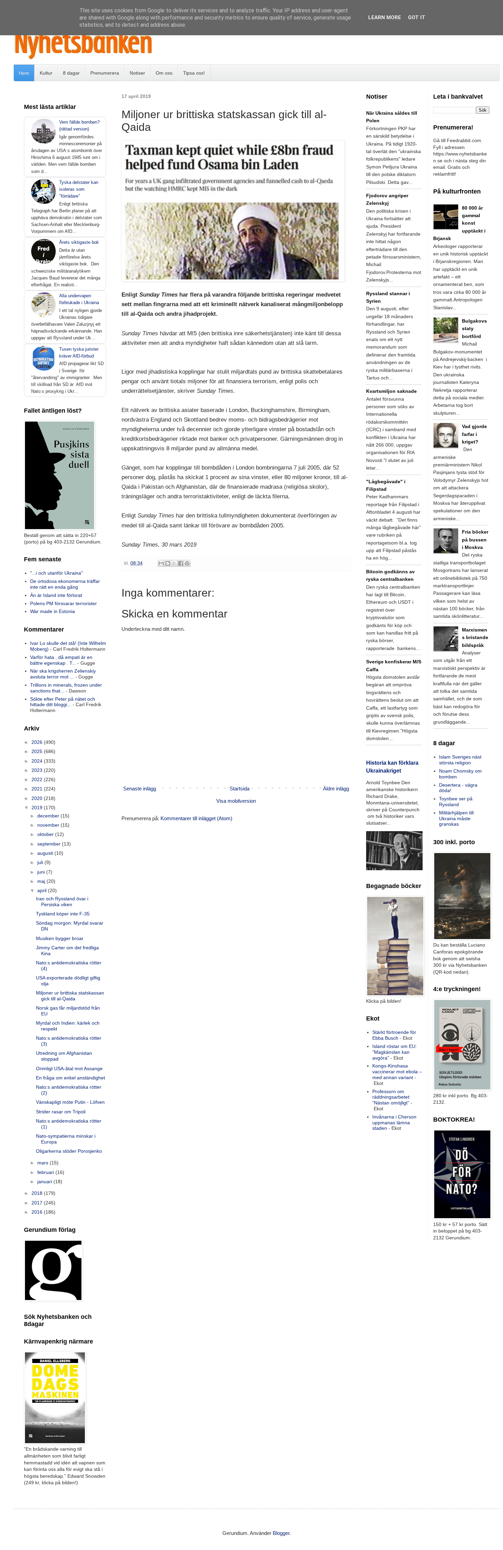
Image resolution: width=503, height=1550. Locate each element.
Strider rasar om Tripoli (61, 1111)
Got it (416, 17)
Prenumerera (104, 73)
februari (46, 1172)
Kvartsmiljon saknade (391, 391)
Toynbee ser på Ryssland (456, 801)
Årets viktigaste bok (79, 242)
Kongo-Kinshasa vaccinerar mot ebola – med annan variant (397, 1071)
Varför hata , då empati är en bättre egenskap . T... (61, 660)
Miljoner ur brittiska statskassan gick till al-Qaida (70, 995)
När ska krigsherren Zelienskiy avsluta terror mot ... (63, 673)
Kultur (46, 73)
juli (40, 862)
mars (43, 1162)
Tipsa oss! (194, 73)
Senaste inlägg (139, 788)
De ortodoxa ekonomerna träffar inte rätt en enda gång (65, 584)
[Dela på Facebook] (180, 563)
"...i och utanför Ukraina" (56, 573)
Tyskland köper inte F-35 (63, 913)
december (49, 815)
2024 (37, 761)
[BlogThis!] (167, 563)
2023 (37, 770)
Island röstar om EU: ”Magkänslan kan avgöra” (394, 1052)
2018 (37, 1193)
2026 (37, 742)
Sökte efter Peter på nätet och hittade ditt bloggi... (62, 702)
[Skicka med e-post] (161, 563)
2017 (37, 1202)
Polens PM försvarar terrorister (63, 603)
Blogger (281, 1533)
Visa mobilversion (236, 801)
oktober (46, 834)
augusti (45, 853)
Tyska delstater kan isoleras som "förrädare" (78, 189)
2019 (37, 807)
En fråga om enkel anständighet (70, 1077)
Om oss (164, 73)
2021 (37, 788)
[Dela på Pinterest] (187, 563)
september (49, 844)
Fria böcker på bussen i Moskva (475, 539)
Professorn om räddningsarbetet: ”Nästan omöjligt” (391, 1097)
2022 (37, 779)
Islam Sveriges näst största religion (460, 759)
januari (45, 1181)
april (42, 890)
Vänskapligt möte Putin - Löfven (70, 1102)
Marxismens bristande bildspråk (475, 637)
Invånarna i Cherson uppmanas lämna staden (394, 1122)
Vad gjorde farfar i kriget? (474, 434)
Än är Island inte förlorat (56, 595)
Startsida (239, 788)
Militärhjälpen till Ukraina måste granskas (456, 818)
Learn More (384, 17)
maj (42, 881)
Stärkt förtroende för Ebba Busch (394, 1035)
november (49, 825)
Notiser (137, 73)
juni (41, 872)
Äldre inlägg (336, 788)
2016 (37, 1212)
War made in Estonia (52, 611)
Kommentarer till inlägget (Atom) (196, 818)
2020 (37, 798)
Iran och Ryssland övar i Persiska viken (62, 901)
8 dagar (71, 73)
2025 (37, 751)
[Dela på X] (174, 563)
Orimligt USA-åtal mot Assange (69, 1068)
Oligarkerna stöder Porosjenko (69, 1151)
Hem (24, 73)
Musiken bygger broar (59, 938)
